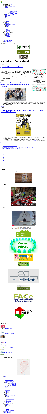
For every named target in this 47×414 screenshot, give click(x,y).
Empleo (8, 33)
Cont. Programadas (13, 11)
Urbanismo (7, 15)
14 (3, 153)
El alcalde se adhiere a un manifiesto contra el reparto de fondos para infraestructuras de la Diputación (14, 84)
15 (3, 154)
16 (3, 155)
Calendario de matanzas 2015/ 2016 (10, 146)
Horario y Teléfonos (10, 39)
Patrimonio (8, 30)
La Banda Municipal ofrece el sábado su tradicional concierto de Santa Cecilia (18, 147)
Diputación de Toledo (8, 344)
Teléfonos (8, 26)
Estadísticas (8, 19)
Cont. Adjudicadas (13, 12)
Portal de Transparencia (10, 14)
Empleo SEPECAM (8, 352)
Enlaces (8, 38)
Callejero (8, 25)
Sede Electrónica (7, 41)
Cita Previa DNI (7, 349)
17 (3, 157)
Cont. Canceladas (13, 13)
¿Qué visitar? (9, 29)
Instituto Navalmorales (8, 354)
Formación (8, 34)
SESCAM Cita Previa (8, 347)
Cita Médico (9, 35)
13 (3, 152)
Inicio (12, 4)
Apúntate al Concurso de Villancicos (11, 67)
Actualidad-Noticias (10, 27)
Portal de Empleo (8, 328)
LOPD (7, 21)
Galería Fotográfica (8, 40)
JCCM (5, 342)
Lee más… (2, 106)
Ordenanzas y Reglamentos (8, 17)
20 (3, 160)
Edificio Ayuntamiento (11, 24)
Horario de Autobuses (9, 337)
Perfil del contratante (9, 10)
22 (3, 162)
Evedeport (33, 140)
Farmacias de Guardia (9, 333)
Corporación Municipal (11, 6)
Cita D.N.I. (7, 36)
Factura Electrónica (10, 8)
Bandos (8, 20)
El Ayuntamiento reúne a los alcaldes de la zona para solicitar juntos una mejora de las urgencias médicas (23, 144)
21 (3, 161)
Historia (7, 23)
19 (3, 159)
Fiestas (8, 31)
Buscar (1, 43)
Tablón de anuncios (9, 7)
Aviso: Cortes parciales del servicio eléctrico (11, 148)
